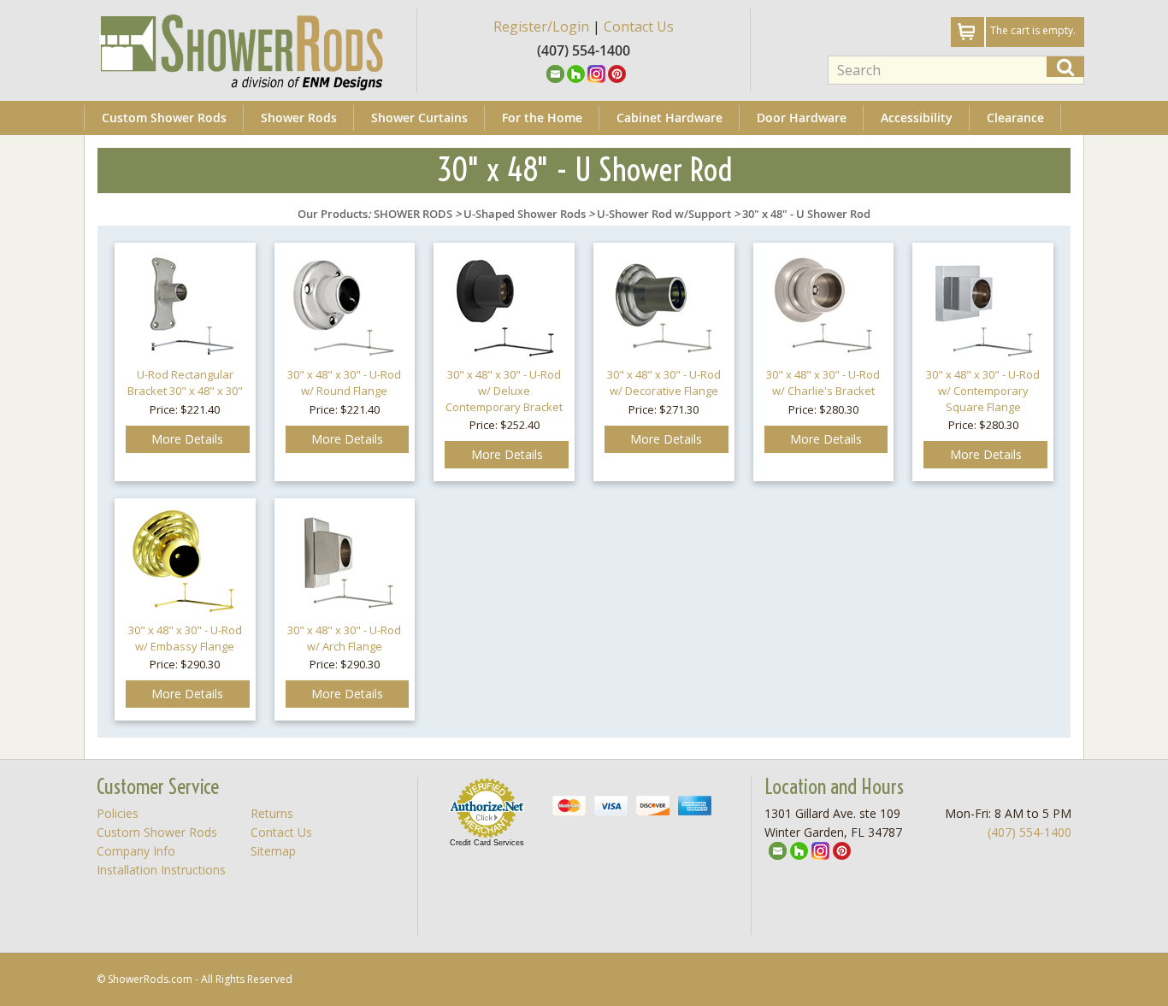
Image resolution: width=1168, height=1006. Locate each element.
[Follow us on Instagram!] (596, 72)
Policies (118, 813)
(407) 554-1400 (1029, 832)
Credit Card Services (487, 842)
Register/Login (541, 26)
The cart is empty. (1033, 30)
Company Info (136, 851)
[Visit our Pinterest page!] (617, 72)
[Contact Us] (555, 72)
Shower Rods (299, 117)
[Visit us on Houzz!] (576, 72)
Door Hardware (802, 117)
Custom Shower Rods (164, 117)
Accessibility (917, 117)
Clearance (1015, 117)
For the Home (542, 117)
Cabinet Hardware (669, 117)
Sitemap (273, 851)
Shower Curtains (419, 117)
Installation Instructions (161, 870)
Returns (272, 813)
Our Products (333, 213)
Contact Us (639, 26)
